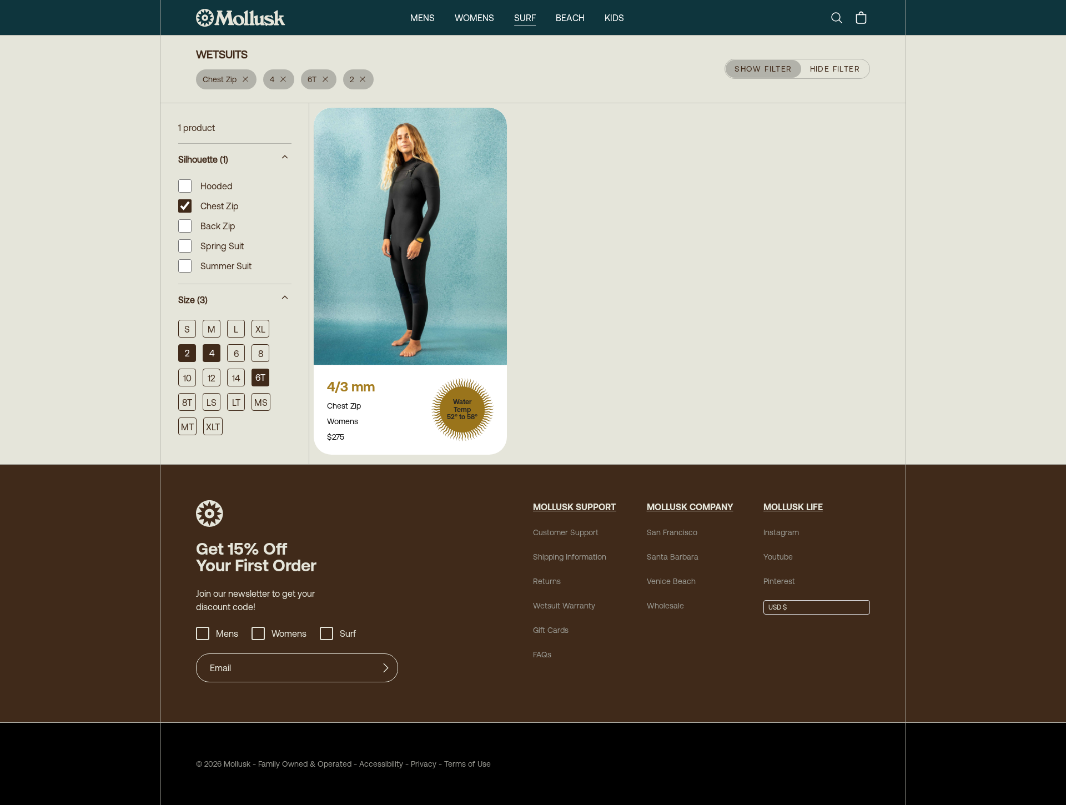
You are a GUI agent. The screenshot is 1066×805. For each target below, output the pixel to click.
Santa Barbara (672, 556)
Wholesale (665, 605)
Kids (614, 18)
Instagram (781, 532)
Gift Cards (551, 630)
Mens (422, 18)
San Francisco (672, 532)
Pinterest (779, 581)
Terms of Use (467, 763)
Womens (474, 18)
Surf (525, 18)
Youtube (778, 556)
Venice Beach (671, 581)
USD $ (777, 607)
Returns (547, 581)
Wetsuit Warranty (564, 605)
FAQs (542, 654)
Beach (570, 18)
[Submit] (386, 668)
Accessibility (377, 763)
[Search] (841, 17)
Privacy (423, 763)
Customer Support (566, 532)
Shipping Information (569, 556)
